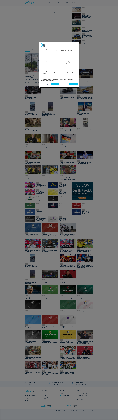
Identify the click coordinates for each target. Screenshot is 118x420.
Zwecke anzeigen (45, 84)
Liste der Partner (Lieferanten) (46, 74)
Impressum (48, 59)
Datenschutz (43, 59)
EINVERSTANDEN (73, 84)
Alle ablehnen (55, 84)
